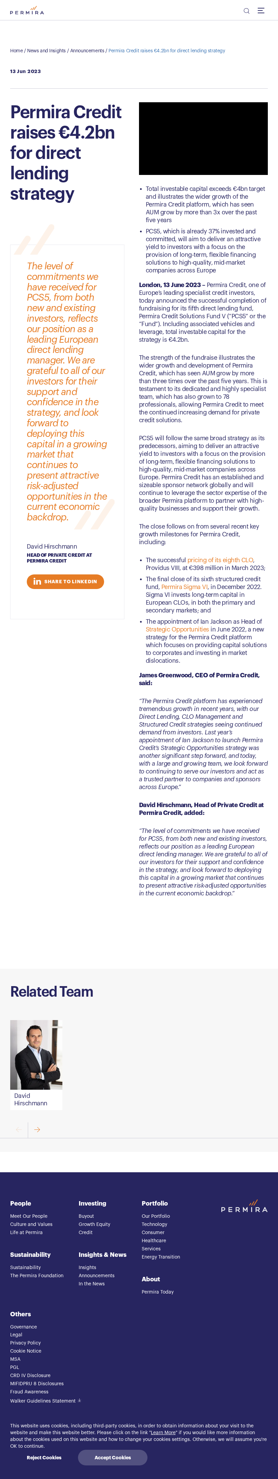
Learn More (163, 1432)
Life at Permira (26, 1232)
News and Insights (46, 51)
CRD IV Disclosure (30, 1375)
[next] (37, 1130)
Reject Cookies (44, 1457)
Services (151, 1249)
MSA (15, 1359)
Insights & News (102, 1255)
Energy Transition (161, 1257)
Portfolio (155, 1203)
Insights (87, 1267)
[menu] (263, 10)
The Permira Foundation (36, 1275)
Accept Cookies (113, 1457)
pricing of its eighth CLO (220, 560)
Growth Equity (94, 1224)
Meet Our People (28, 1216)
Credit (86, 1232)
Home (16, 51)
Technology (154, 1224)
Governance (23, 1327)
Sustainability (30, 1255)
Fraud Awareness (29, 1392)
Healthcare (154, 1241)
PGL (14, 1367)
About (151, 1279)
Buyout (86, 1216)
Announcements (87, 51)
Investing (92, 1203)
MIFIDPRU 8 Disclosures (37, 1384)
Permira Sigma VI (184, 587)
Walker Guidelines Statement (43, 1401)
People (20, 1203)
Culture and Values (31, 1224)
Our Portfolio (156, 1216)
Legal (16, 1335)
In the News (92, 1284)
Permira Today (158, 1292)
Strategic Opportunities (177, 629)
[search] (246, 12)
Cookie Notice (25, 1351)
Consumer (153, 1232)
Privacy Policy (25, 1343)
